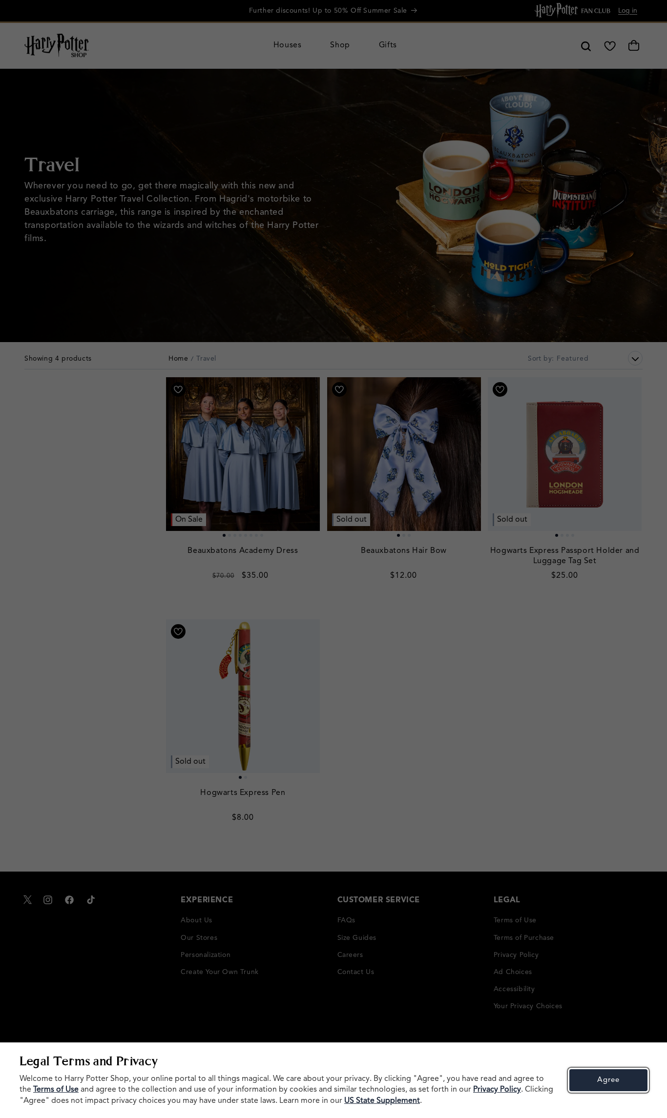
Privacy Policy (497, 1090)
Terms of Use (56, 1090)
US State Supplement (382, 1101)
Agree (608, 1080)
